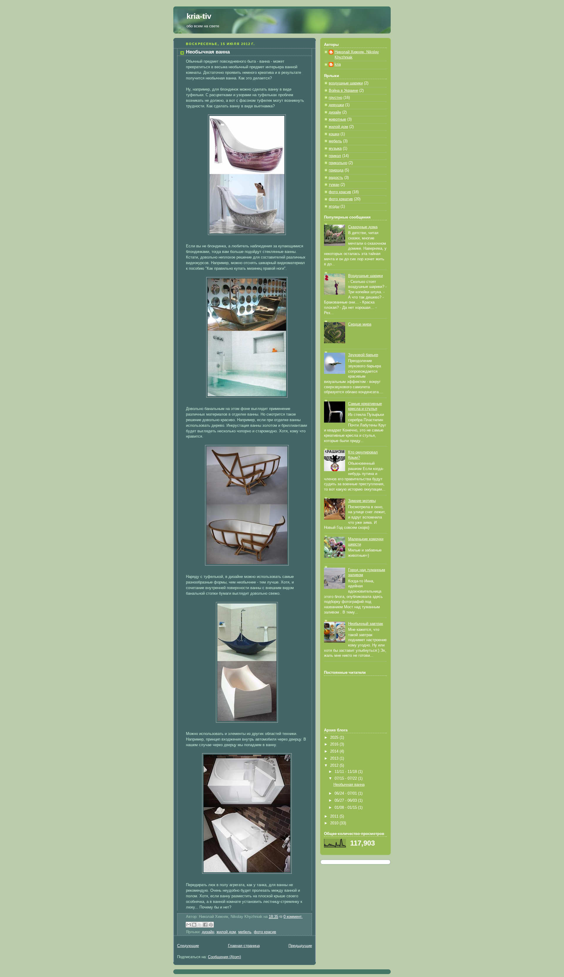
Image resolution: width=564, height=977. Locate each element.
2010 (335, 823)
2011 (335, 816)
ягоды (334, 206)
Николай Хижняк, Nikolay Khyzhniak (357, 54)
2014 (335, 751)
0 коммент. (293, 917)
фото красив (265, 932)
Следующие (188, 946)
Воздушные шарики (365, 276)
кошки (334, 134)
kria (338, 64)
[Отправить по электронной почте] (189, 925)
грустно (335, 98)
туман (334, 185)
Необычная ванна (208, 52)
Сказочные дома (362, 227)
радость (336, 178)
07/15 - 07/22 (346, 778)
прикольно (338, 163)
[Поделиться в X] (200, 925)
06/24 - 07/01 (346, 793)
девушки (336, 105)
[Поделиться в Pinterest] (211, 925)
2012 (335, 765)
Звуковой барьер (363, 355)
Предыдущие (300, 946)
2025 (335, 738)
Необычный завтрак (365, 624)
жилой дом (226, 932)
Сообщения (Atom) (224, 957)
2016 (335, 744)
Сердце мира (359, 324)
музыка (335, 148)
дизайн (208, 932)
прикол (335, 156)
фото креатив (341, 199)
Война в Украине (343, 91)
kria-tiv (199, 16)
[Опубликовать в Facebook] (205, 925)
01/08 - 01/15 (346, 808)
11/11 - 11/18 (346, 772)
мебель (244, 932)
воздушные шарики (346, 83)
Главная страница (244, 946)
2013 (335, 758)
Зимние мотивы (362, 501)
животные (337, 119)
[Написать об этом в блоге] (194, 925)
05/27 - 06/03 (346, 800)
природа (336, 170)
